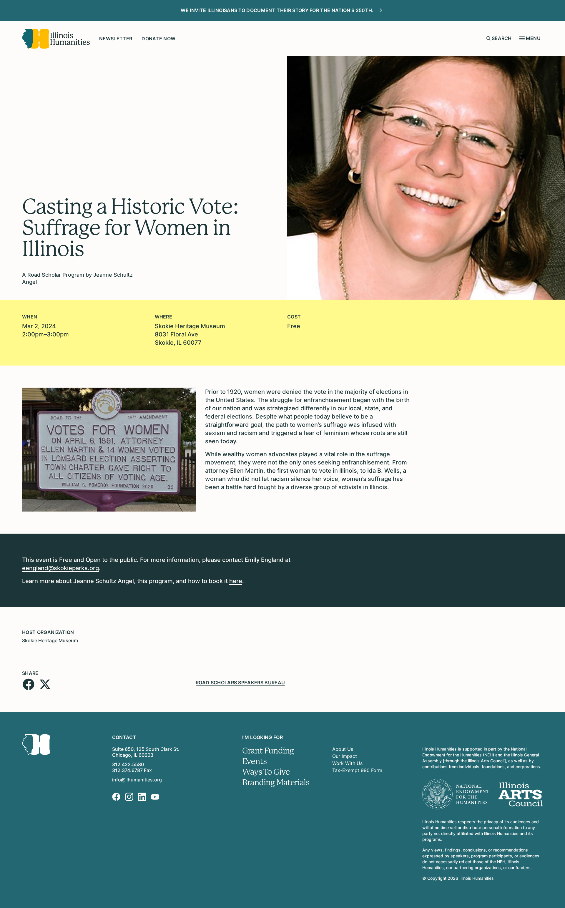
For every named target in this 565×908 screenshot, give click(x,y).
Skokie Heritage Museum (50, 640)
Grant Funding (268, 751)
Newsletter (115, 39)
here (235, 581)
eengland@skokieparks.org (60, 568)
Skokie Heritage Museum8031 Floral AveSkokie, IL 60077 (190, 334)
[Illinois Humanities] (56, 39)
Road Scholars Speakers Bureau (240, 682)
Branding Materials (275, 782)
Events (254, 761)
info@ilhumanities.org (137, 780)
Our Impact (344, 756)
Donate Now (158, 39)
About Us (342, 749)
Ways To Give (266, 772)
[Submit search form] (488, 38)
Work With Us (347, 763)
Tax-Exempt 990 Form (357, 770)
